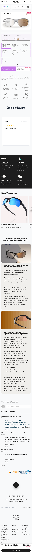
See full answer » (25, 427)
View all (3, 465)
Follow (3, 418)
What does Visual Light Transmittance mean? (13, 433)
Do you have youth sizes (7, 449)
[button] (5, 2)
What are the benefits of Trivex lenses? (11, 416)
